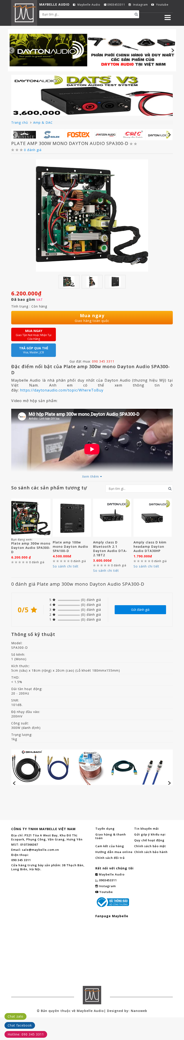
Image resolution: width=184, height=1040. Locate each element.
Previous (11, 50)
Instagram (140, 5)
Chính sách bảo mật (150, 846)
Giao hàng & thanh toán (110, 836)
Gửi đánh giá (140, 609)
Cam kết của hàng (109, 846)
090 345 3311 (103, 361)
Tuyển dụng (105, 828)
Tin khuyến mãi (146, 828)
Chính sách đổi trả (110, 858)
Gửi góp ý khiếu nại (150, 834)
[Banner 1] (92, 49)
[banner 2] (92, 95)
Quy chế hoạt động (149, 840)
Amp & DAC (43, 122)
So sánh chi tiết (66, 566)
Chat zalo (15, 1016)
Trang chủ (20, 122)
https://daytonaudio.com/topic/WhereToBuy (61, 390)
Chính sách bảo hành (151, 852)
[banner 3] (92, 767)
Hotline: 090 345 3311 (26, 1034)
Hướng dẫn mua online (114, 852)
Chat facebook (20, 1025)
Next (172, 50)
